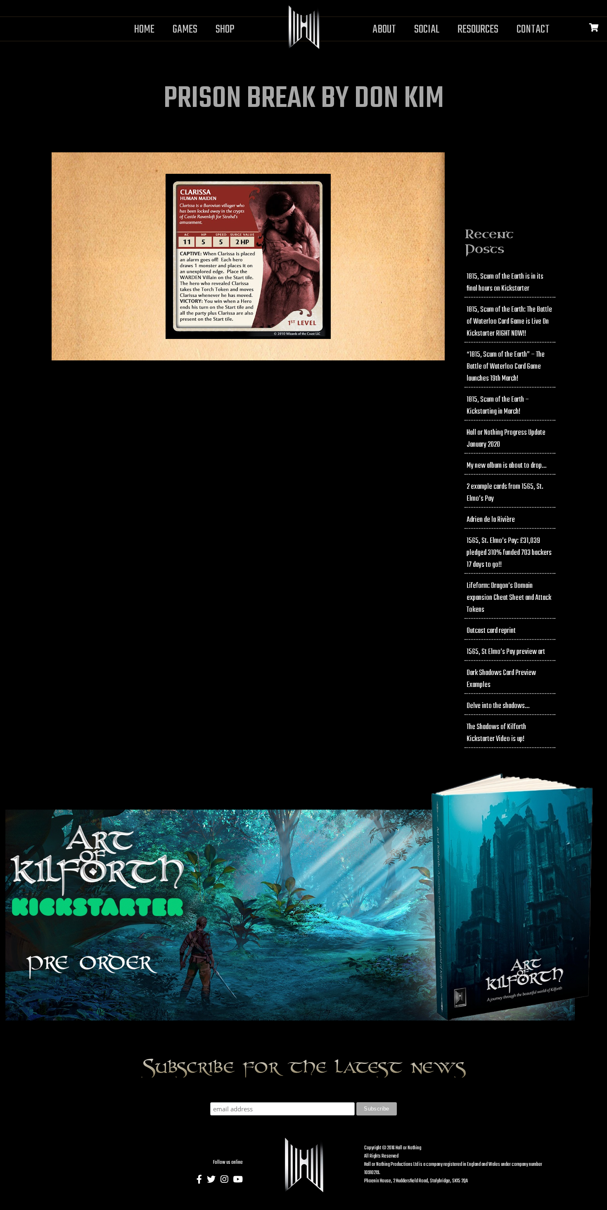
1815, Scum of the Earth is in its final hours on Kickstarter (505, 283)
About (384, 29)
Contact (533, 29)
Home (144, 29)
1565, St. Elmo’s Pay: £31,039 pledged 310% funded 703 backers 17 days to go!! (509, 553)
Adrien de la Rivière (491, 520)
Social (426, 29)
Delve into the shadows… (498, 706)
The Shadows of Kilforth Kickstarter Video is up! (496, 733)
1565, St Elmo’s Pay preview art (506, 652)
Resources (478, 29)
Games (185, 29)
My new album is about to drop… (506, 466)
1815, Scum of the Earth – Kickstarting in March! (498, 406)
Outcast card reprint (491, 631)
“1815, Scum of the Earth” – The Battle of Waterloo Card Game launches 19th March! (506, 367)
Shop (225, 29)
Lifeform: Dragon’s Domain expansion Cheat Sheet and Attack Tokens (509, 598)
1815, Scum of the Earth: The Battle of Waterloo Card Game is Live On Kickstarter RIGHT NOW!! (509, 322)
